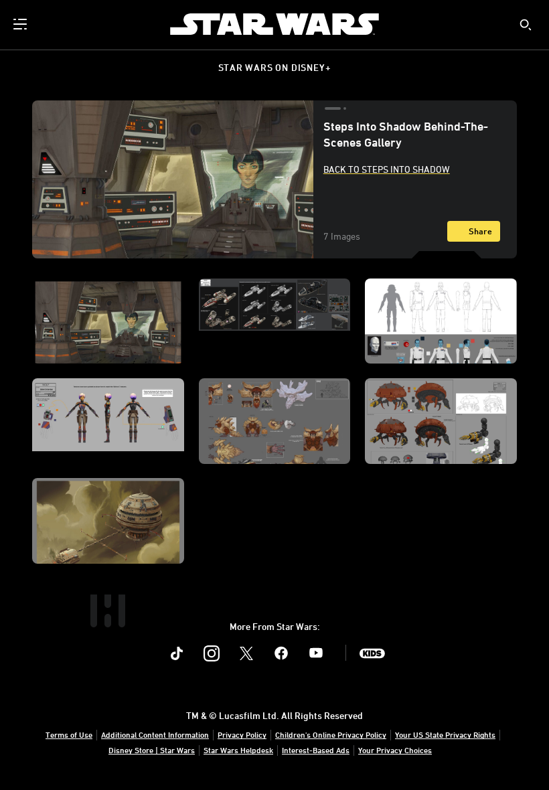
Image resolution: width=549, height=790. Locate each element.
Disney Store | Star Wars (151, 750)
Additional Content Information (155, 734)
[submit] (526, 25)
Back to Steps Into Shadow (386, 169)
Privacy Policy (242, 734)
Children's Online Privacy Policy (330, 734)
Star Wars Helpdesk (238, 750)
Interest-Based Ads (315, 750)
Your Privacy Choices (395, 750)
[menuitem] (21, 24)
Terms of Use (69, 734)
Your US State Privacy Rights (445, 734)
